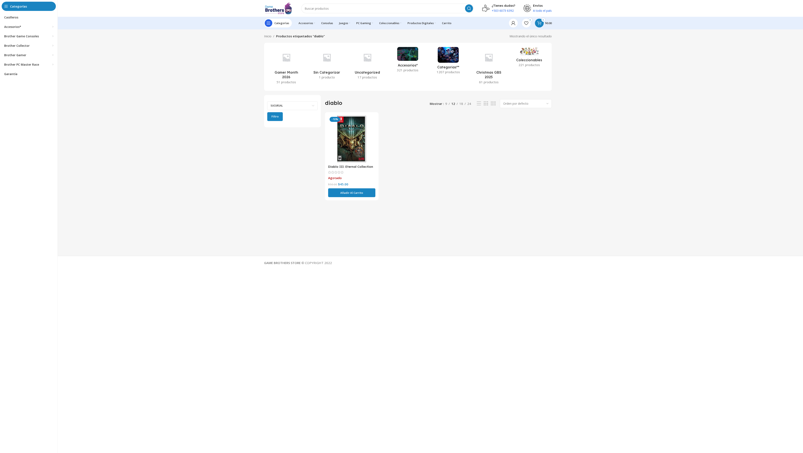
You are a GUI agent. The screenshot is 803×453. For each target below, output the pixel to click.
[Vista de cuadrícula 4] (493, 103)
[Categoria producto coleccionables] (529, 58)
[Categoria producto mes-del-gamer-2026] (286, 67)
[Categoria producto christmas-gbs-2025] (489, 67)
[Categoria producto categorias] (448, 62)
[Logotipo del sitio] (278, 8)
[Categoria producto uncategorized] (367, 64)
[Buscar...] (469, 8)
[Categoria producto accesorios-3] (408, 61)
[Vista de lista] (479, 103)
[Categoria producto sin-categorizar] (327, 64)
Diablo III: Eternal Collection (350, 167)
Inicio (267, 36)
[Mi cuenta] (513, 23)
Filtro (275, 116)
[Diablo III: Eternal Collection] (351, 139)
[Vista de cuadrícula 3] (486, 103)
